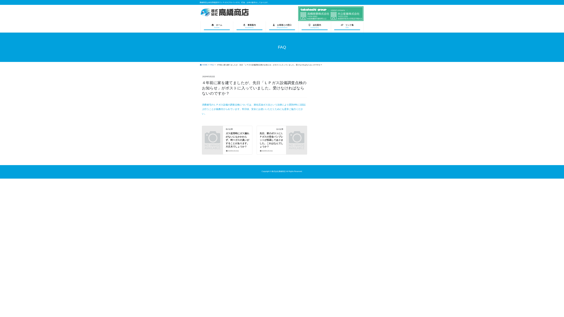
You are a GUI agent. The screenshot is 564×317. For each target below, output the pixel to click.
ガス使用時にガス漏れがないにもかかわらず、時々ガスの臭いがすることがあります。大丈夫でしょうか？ (237, 140)
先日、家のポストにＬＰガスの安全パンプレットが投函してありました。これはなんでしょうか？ (271, 140)
